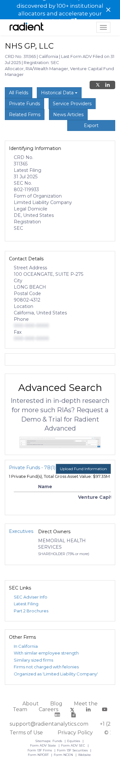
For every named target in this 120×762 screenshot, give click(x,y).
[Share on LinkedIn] (107, 84)
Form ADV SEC (73, 745)
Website (84, 755)
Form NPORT (39, 755)
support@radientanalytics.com (49, 724)
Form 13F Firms (40, 750)
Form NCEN (64, 755)
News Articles (68, 114)
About (30, 704)
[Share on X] (97, 84)
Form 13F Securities (73, 750)
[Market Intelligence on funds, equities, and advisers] (27, 27)
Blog (56, 704)
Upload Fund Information (83, 468)
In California (26, 646)
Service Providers (72, 104)
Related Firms (24, 114)
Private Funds (24, 104)
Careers (48, 709)
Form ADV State (43, 745)
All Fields (18, 93)
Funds (57, 741)
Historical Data (58, 93)
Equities (74, 741)
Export (91, 125)
